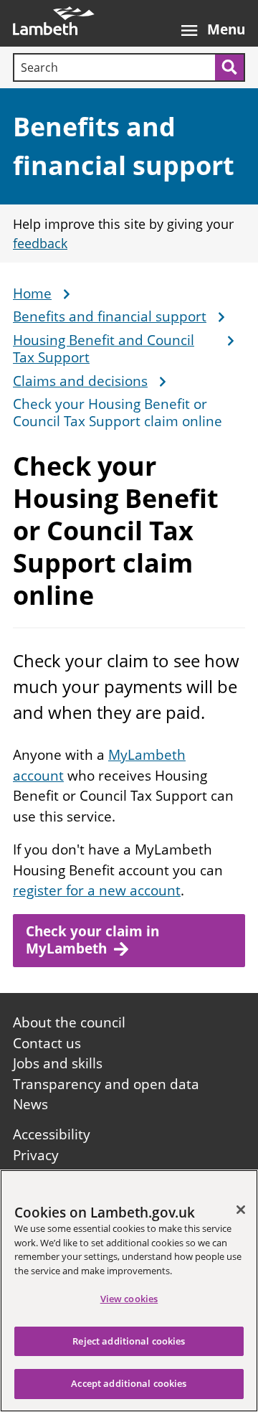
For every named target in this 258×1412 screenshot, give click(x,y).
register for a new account (97, 890)
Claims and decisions (80, 381)
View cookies (129, 1298)
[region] (129, 1290)
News (30, 1104)
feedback (40, 243)
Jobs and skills (57, 1063)
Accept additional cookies (128, 1383)
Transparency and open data (106, 1084)
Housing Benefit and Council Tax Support (103, 349)
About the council (69, 1022)
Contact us (47, 1043)
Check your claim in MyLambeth (92, 940)
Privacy (36, 1155)
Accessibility (51, 1134)
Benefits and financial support (109, 317)
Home (32, 294)
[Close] (241, 1209)
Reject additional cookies (128, 1341)
